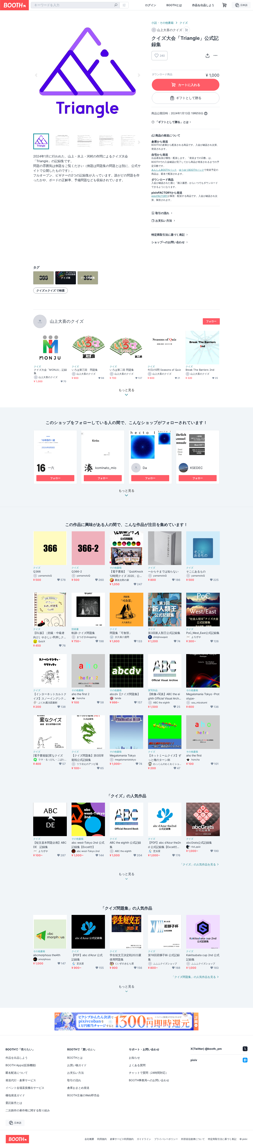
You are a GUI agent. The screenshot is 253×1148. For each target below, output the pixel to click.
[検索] (115, 5)
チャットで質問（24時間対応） (148, 1072)
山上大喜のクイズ (67, 321)
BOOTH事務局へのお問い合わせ (149, 1080)
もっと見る (126, 491)
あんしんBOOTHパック (164, 169)
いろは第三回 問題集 (85, 369)
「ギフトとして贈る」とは (172, 122)
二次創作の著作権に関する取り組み (28, 1110)
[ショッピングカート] (224, 5)
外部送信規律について (193, 1139)
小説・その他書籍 (162, 22)
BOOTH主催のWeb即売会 (83, 1095)
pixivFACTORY (159, 195)
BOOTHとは (174, 5)
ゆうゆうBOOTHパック (191, 169)
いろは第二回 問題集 (122, 369)
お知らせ (134, 1057)
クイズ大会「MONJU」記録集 (50, 371)
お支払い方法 (163, 220)
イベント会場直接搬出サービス (25, 1087)
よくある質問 (137, 1065)
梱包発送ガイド (15, 1095)
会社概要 (89, 1139)
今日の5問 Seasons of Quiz (164, 369)
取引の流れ (162, 213)
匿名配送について (17, 1072)
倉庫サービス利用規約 (122, 1139)
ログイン (150, 5)
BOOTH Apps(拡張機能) (21, 1065)
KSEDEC (196, 468)
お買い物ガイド (77, 1065)
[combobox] (75, 5)
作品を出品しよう (203, 5)
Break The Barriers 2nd (200, 369)
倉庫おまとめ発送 (78, 1087)
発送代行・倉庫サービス (21, 1080)
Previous (36, 75)
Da (145, 468)
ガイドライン (144, 1139)
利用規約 (102, 1139)
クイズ (183, 22)
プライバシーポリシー (166, 1139)
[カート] (186, 30)
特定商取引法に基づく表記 (168, 234)
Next (139, 75)
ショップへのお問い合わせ (168, 242)
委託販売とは (14, 1102)
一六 (51, 468)
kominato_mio (105, 468)
